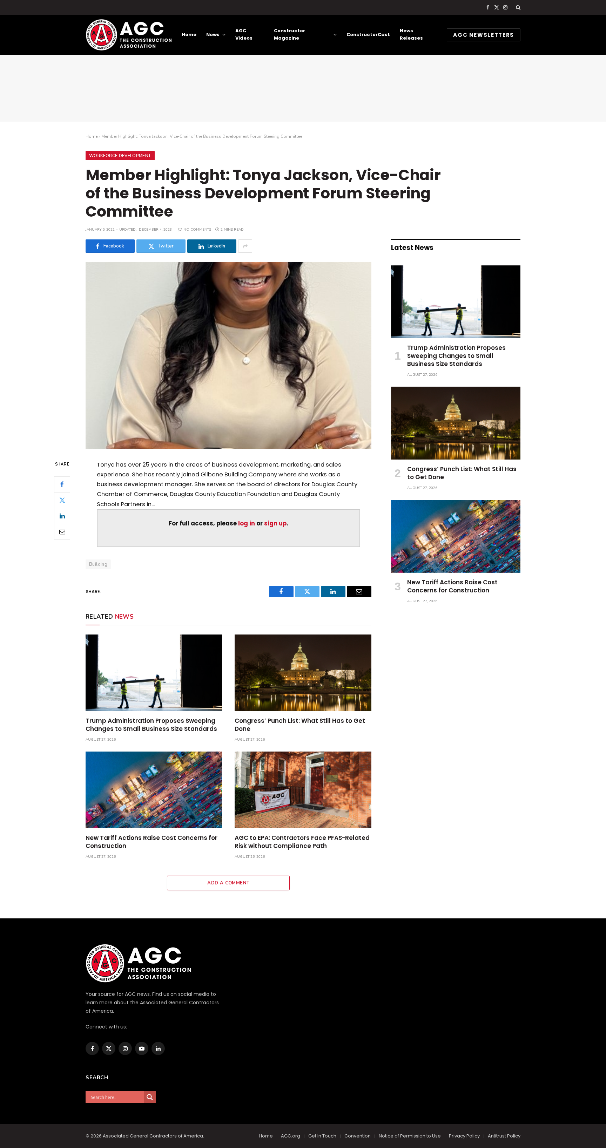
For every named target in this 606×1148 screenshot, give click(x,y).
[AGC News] (128, 35)
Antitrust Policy (504, 1136)
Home (189, 34)
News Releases (411, 34)
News (213, 34)
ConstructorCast (368, 34)
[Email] (62, 531)
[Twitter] (62, 500)
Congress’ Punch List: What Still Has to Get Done (300, 725)
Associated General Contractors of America (153, 1136)
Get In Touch (322, 1136)
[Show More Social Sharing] (245, 246)
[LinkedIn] (62, 516)
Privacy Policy (464, 1136)
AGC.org (290, 1136)
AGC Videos (243, 34)
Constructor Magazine (289, 34)
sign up (275, 523)
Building (98, 564)
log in (246, 523)
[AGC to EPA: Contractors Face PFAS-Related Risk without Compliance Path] (303, 790)
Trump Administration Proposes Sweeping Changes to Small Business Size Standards (151, 725)
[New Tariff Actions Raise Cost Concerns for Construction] (154, 790)
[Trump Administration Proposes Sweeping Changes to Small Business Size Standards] (154, 672)
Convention (357, 1136)
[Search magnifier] (150, 1097)
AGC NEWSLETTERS (483, 35)
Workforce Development (120, 155)
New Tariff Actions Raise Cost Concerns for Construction (151, 842)
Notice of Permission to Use (410, 1136)
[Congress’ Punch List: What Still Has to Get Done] (303, 672)
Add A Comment (228, 883)
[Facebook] (62, 484)
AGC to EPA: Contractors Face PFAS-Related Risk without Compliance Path (302, 842)
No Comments (197, 229)
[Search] (517, 7)
